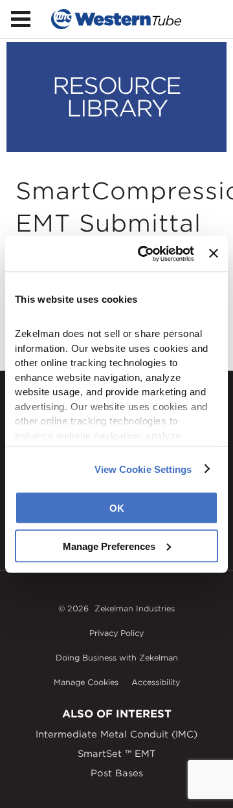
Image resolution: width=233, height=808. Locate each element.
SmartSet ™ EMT (116, 753)
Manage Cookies (86, 682)
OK (116, 508)
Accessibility (155, 682)
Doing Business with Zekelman (117, 657)
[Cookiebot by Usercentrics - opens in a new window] (144, 253)
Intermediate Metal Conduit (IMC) (116, 734)
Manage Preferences (109, 545)
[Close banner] (213, 253)
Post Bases (117, 773)
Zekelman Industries (134, 608)
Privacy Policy (116, 633)
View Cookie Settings (143, 468)
